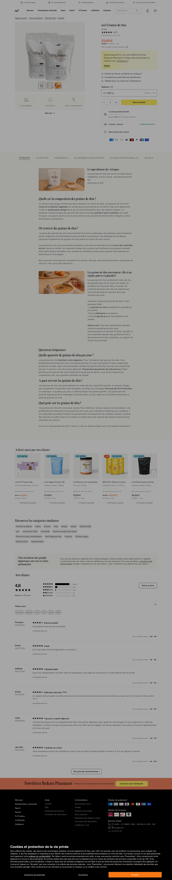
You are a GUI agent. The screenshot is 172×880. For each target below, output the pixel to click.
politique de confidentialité (39, 856)
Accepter (135, 874)
